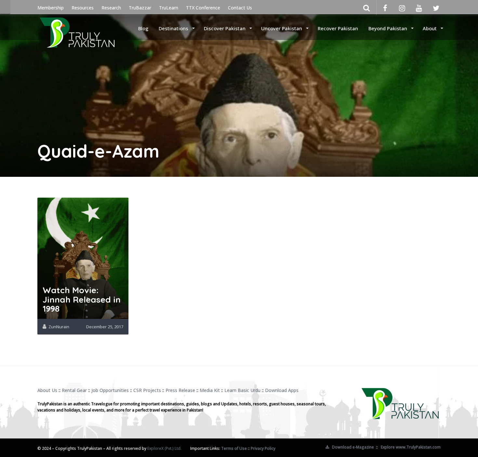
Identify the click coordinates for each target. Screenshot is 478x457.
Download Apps (282, 390)
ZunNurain (58, 327)
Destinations (174, 28)
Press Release (180, 390)
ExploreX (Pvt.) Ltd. (164, 448)
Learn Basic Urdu (242, 390)
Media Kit (210, 390)
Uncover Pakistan (282, 28)
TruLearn (168, 8)
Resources (83, 8)
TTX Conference (203, 8)
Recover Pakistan (338, 28)
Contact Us (240, 8)
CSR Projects (147, 390)
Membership (50, 8)
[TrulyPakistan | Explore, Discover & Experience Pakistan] (77, 27)
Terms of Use (234, 448)
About (430, 28)
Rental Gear (74, 390)
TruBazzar (140, 8)
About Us (47, 390)
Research (111, 8)
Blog (143, 28)
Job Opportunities (110, 390)
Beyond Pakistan (388, 28)
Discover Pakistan (225, 28)
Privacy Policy (263, 448)
